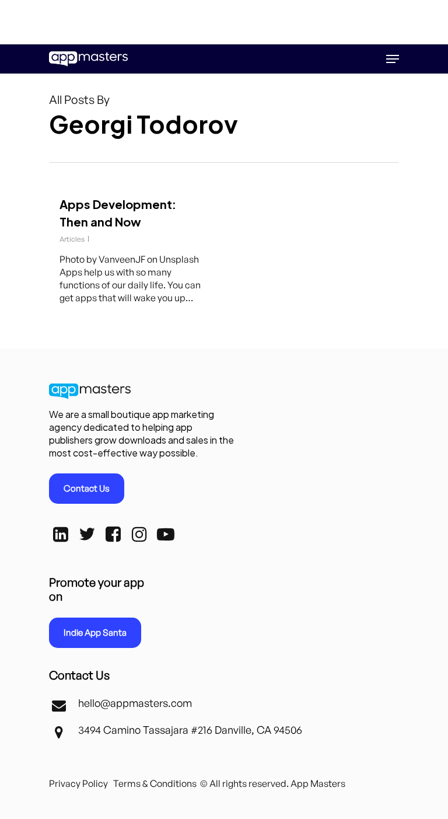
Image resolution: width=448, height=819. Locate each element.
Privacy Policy (78, 783)
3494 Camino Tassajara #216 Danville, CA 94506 (190, 729)
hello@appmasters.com (135, 702)
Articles (72, 239)
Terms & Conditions (155, 783)
